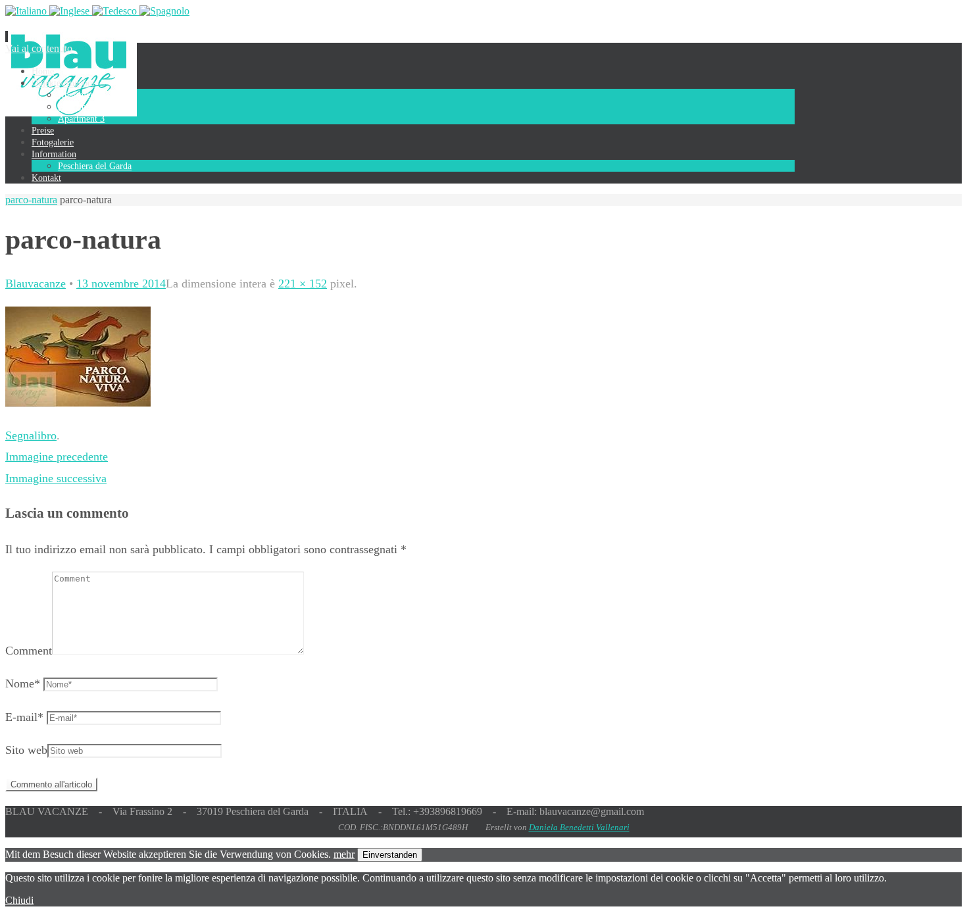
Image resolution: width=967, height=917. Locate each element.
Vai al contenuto (38, 48)
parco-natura (31, 199)
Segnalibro (31, 435)
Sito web (26, 749)
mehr (344, 854)
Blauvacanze (35, 283)
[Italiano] (27, 10)
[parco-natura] (78, 402)
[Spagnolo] (164, 10)
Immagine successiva (56, 478)
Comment (28, 650)
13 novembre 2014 (121, 283)
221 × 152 (302, 283)
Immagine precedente (56, 456)
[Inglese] (70, 10)
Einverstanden (389, 855)
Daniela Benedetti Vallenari (579, 827)
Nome (22, 683)
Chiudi (19, 900)
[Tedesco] (115, 10)
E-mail (24, 717)
